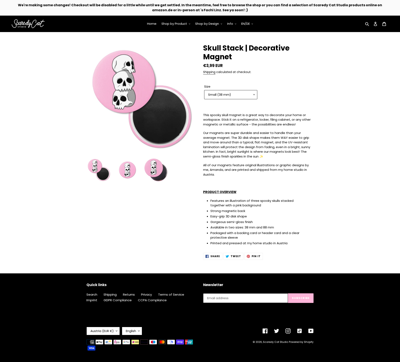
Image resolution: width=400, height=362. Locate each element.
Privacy (146, 294)
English (131, 331)
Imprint (91, 300)
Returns (129, 294)
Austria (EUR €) (102, 331)
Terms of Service (171, 294)
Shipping (209, 72)
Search (91, 294)
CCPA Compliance (152, 300)
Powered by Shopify (301, 342)
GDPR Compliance (118, 300)
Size (207, 86)
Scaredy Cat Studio (275, 342)
